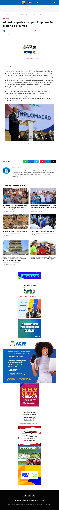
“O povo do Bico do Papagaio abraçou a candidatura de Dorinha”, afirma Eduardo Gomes (43, 233)
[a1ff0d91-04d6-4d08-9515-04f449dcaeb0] (29, 318)
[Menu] (4, 2)
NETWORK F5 (48, 504)
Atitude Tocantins (12, 31)
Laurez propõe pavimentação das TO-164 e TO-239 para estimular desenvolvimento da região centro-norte (43, 207)
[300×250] (29, 484)
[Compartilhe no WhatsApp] (4, 35)
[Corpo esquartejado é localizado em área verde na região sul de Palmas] (16, 221)
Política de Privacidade (30, 500)
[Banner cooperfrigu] (29, 464)
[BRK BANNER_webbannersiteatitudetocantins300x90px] (29, 279)
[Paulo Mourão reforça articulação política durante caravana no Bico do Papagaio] (43, 247)
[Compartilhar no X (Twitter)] (9, 35)
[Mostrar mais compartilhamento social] (11, 35)
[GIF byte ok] (29, 445)
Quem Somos (17, 500)
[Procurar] (55, 2)
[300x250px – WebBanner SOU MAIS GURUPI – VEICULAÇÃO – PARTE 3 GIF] (29, 406)
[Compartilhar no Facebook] (6, 35)
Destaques (6, 18)
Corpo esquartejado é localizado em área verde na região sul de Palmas (15, 232)
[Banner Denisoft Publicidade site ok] (29, 337)
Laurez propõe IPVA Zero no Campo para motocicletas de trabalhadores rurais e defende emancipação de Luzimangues (15, 207)
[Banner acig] (29, 382)
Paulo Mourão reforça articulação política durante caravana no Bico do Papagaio (43, 258)
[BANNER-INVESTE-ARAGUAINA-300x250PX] (29, 60)
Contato (42, 500)
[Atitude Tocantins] (29, 2)
